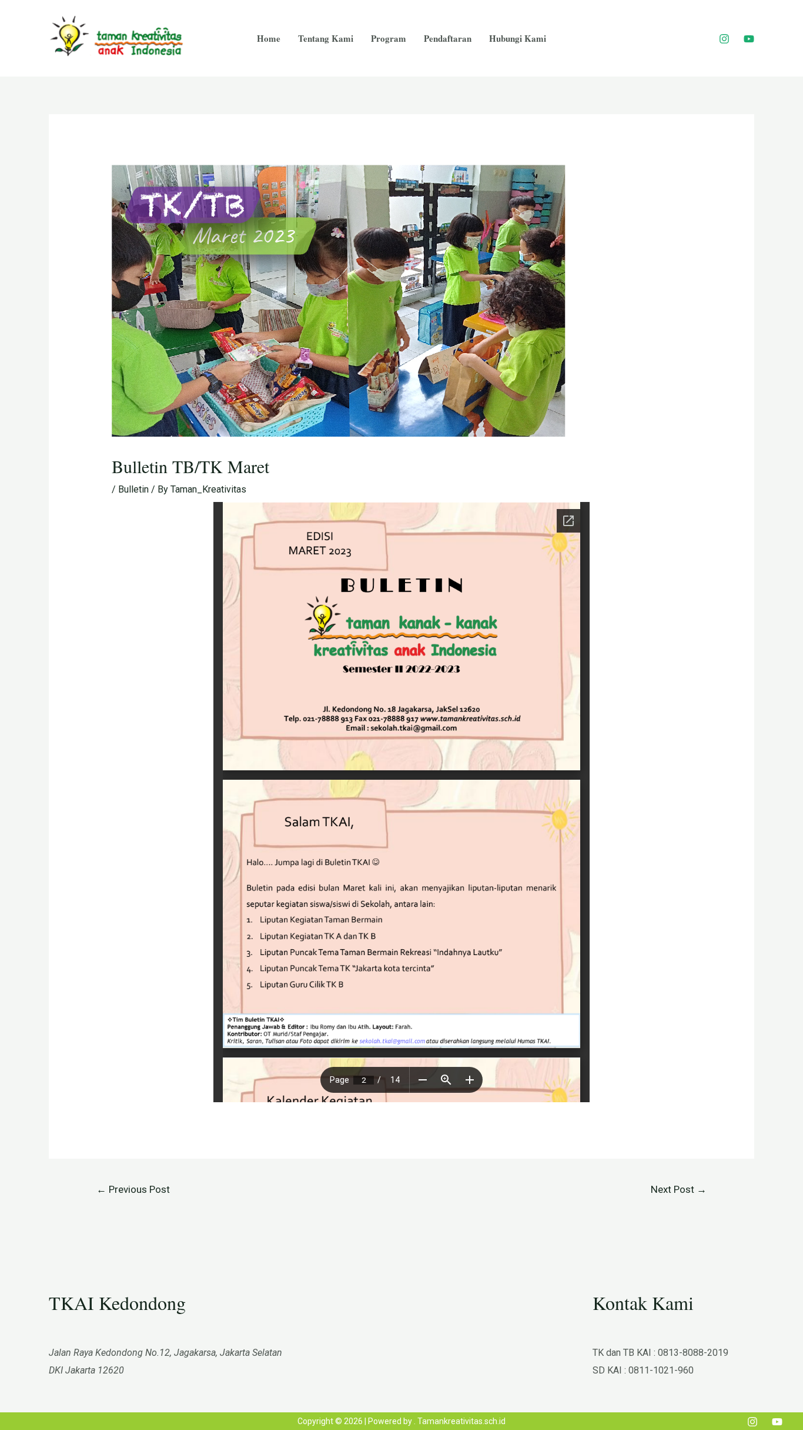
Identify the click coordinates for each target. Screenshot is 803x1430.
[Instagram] (724, 39)
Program (388, 38)
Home (268, 38)
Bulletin (133, 489)
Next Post (679, 1189)
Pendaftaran (447, 38)
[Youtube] (749, 39)
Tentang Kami (325, 38)
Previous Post (133, 1189)
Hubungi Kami (517, 38)
